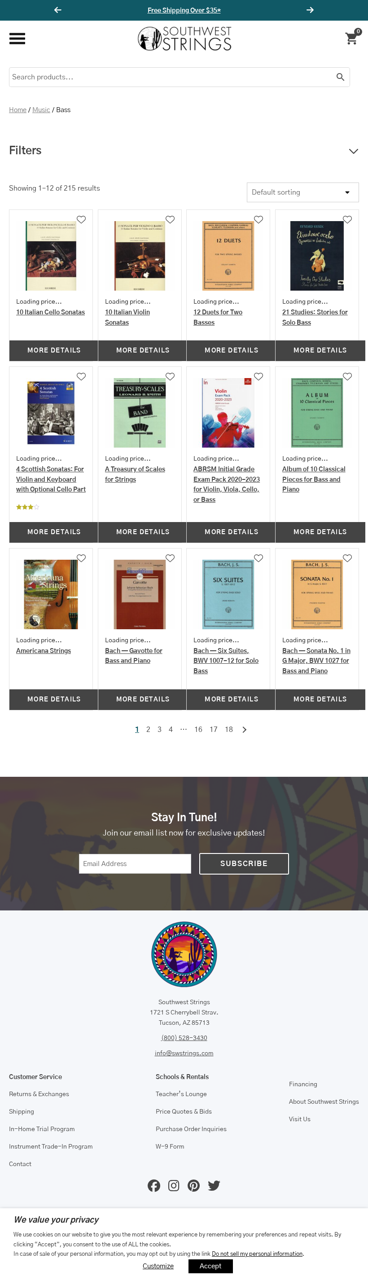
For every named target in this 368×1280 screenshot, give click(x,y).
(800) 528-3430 (184, 1038)
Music (41, 110)
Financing (303, 1084)
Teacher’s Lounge (181, 1094)
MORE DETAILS (54, 351)
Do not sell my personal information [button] (257, 1254)
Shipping (21, 1112)
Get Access (211, 11)
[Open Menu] (17, 39)
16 (198, 729)
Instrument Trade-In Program (51, 1147)
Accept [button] (211, 1266)
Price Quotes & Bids (184, 1112)
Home (17, 110)
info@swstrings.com (184, 1053)
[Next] (308, 10)
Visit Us (300, 1119)
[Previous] (59, 10)
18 (229, 729)
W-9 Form (170, 1147)
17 (214, 729)
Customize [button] (158, 1266)
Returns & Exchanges (39, 1094)
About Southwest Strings (324, 1102)
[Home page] (184, 38)
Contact (20, 1164)
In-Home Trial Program (42, 1129)
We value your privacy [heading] (55, 1220)
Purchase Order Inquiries (191, 1129)
